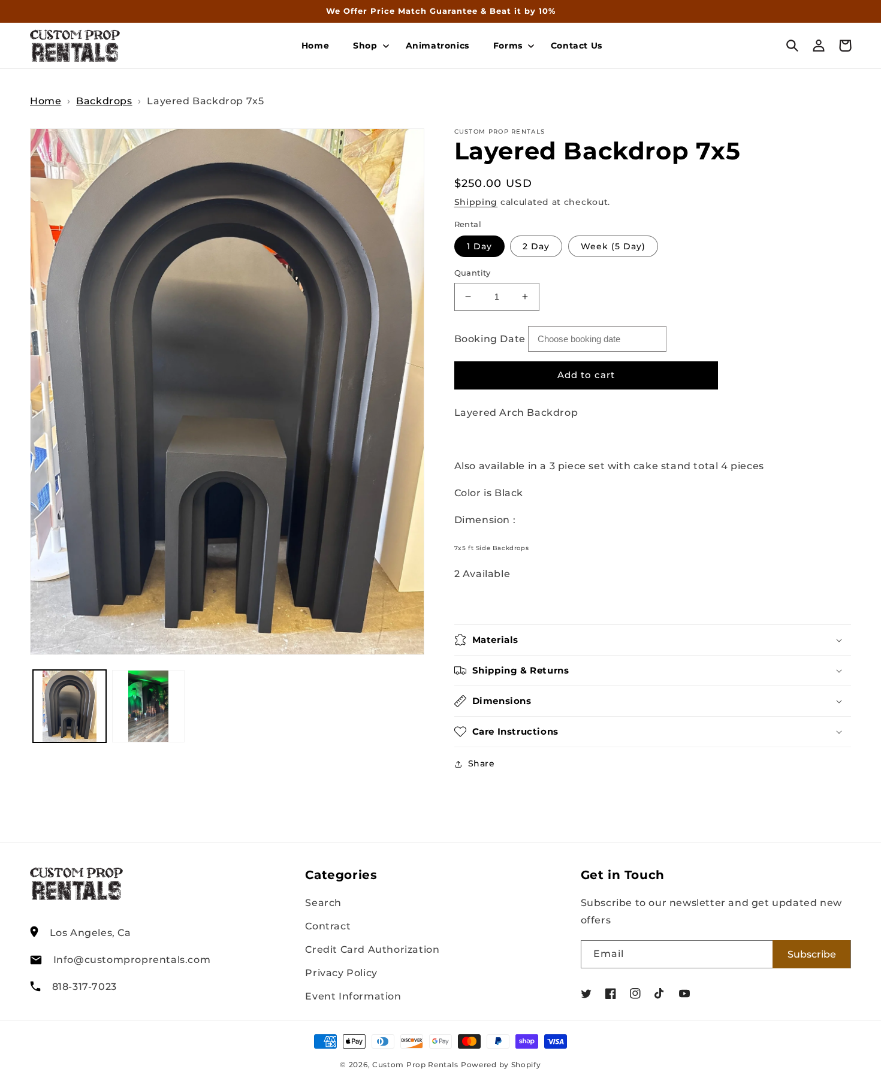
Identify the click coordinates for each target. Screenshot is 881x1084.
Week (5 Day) (613, 246)
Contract (328, 926)
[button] (367, 45)
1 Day (479, 246)
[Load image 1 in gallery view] (69, 706)
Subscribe (812, 954)
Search (323, 902)
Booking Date (490, 339)
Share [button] (481, 763)
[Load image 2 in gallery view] (148, 706)
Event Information (353, 996)
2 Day (536, 246)
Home (45, 101)
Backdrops (104, 101)
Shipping (476, 202)
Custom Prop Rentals (415, 1065)
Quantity (472, 272)
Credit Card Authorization (372, 949)
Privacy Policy (341, 973)
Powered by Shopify (501, 1065)
